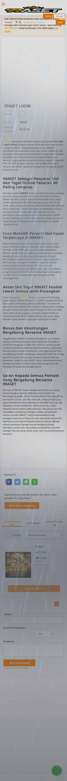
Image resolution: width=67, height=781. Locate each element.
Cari (60, 22)
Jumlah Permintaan (14, 627)
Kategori (9, 22)
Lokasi (7, 614)
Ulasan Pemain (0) (54, 523)
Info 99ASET (34, 523)
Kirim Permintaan (19, 662)
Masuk (59, 16)
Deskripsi (8, 641)
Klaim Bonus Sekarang (22, 505)
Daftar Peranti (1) (12, 523)
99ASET (7, 141)
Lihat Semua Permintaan (15, 667)
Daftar (48, 16)
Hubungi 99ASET (34, 588)
